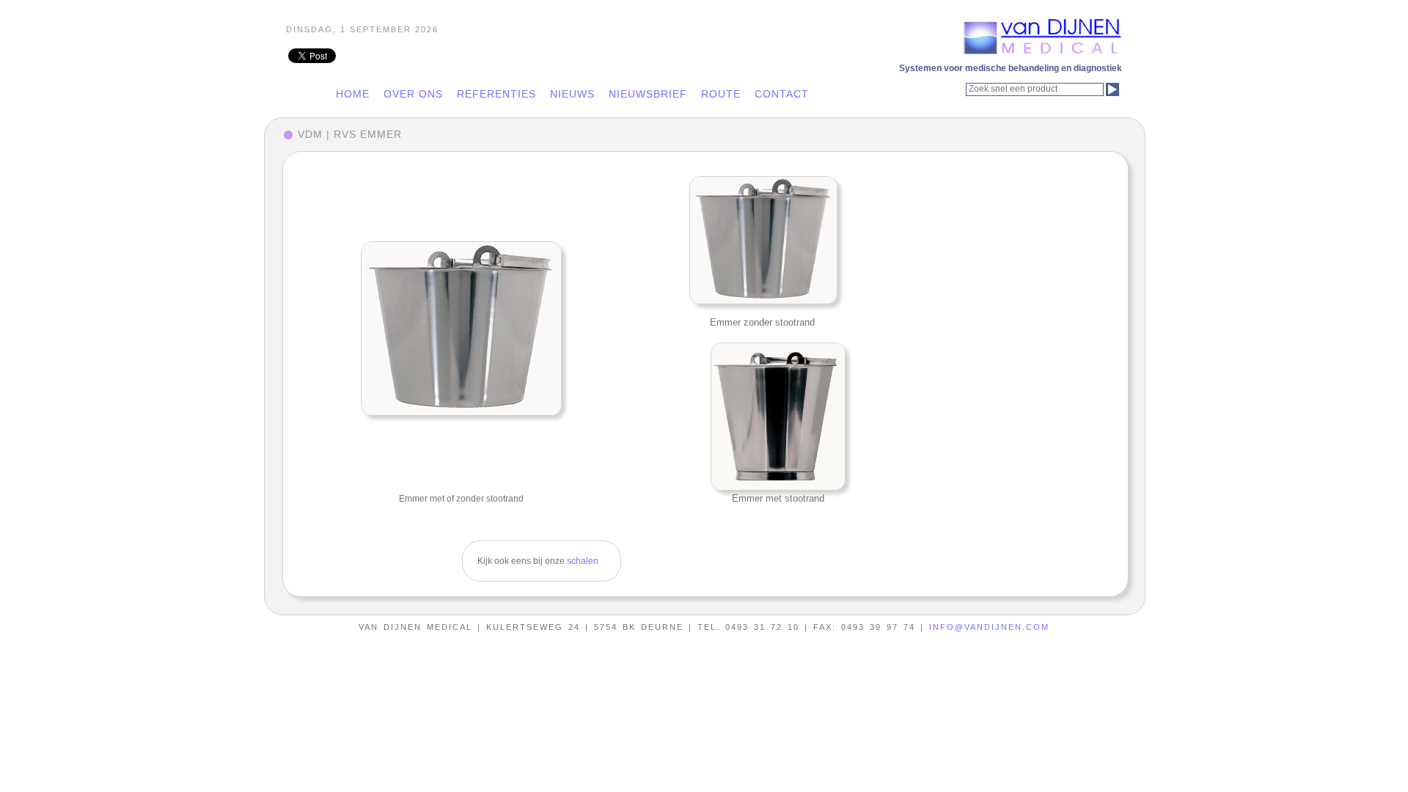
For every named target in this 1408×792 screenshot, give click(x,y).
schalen (582, 561)
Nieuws (572, 94)
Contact (782, 94)
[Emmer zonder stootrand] (762, 239)
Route (721, 94)
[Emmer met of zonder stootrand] (461, 327)
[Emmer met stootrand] (778, 415)
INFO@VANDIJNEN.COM (989, 627)
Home (353, 94)
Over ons (413, 94)
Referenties (496, 94)
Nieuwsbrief (648, 94)
